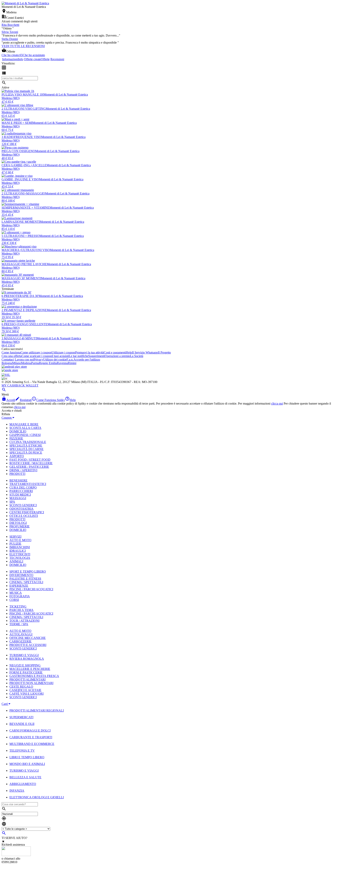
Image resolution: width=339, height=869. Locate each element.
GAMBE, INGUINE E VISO (20, 179)
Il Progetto (164, 352)
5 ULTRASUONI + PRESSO (20, 236)
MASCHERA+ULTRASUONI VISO (26, 250)
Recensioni (57, 59)
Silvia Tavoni (10, 32)
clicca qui (277, 403)
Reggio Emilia (48, 363)
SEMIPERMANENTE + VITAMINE (25, 207)
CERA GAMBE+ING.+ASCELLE (24, 165)
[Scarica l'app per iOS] (10, 370)
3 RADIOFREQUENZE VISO (21, 137)
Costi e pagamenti (115, 352)
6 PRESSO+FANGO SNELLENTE (24, 324)
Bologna (7, 363)
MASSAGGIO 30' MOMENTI (21, 278)
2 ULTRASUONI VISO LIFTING (24, 108)
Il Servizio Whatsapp (145, 352)
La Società (136, 356)
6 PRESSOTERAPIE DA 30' (20, 296)
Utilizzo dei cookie (55, 359)
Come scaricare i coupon (37, 356)
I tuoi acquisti (60, 356)
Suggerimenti (96, 356)
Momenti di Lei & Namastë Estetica (66, 94)
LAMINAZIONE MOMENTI (21, 221)
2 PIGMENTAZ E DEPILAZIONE (24, 310)
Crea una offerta (12, 356)
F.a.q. (70, 359)
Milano (16, 363)
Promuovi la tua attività (89, 352)
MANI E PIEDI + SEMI (17, 122)
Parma (35, 363)
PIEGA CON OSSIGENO (18, 151)
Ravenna (62, 363)
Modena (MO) (11, 98)
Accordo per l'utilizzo (86, 359)
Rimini (72, 363)
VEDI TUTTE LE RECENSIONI (23, 46)
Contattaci (8, 359)
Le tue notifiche (78, 356)
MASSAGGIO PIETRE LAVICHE (24, 264)
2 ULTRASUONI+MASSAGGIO (23, 193)
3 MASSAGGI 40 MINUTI (19, 338)
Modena (26, 363)
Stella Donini (10, 39)
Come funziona (11, 352)
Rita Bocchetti (10, 24)
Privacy (38, 359)
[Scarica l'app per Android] (14, 366)
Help (129, 352)
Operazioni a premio (117, 356)
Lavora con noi (24, 359)
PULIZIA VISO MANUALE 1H (23, 94)
